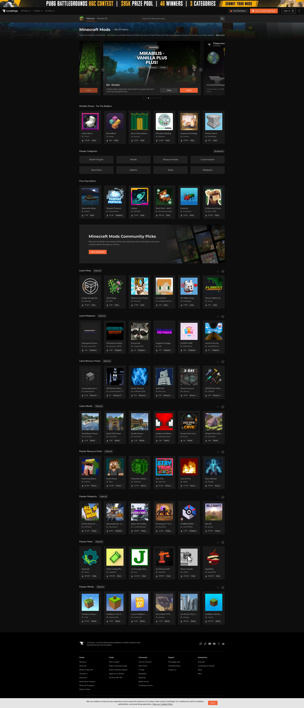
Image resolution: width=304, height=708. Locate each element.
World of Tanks (84, 689)
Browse (24, 11)
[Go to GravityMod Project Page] (164, 292)
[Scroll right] (223, 271)
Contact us (172, 670)
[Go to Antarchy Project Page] (189, 202)
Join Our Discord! (145, 662)
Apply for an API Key (116, 674)
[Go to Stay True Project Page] (164, 472)
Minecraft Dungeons (86, 685)
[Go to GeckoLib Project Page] (90, 563)
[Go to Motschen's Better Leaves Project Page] (140, 472)
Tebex (200, 670)
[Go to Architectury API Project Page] (164, 563)
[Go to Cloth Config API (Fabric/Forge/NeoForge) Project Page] (115, 563)
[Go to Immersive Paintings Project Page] (189, 127)
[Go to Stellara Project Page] (140, 202)
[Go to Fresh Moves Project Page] (115, 472)
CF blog (141, 670)
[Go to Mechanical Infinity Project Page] (115, 337)
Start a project (114, 662)
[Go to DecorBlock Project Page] (115, 127)
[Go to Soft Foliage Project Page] (115, 292)
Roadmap (142, 678)
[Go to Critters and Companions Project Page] (214, 202)
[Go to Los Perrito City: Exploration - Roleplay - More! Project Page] (189, 608)
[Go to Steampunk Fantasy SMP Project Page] (90, 337)
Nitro (200, 674)
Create (36, 11)
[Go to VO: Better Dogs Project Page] (189, 292)
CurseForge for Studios (206, 666)
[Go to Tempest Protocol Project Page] (115, 202)
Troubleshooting (174, 666)
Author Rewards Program (118, 670)
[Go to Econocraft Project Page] (140, 337)
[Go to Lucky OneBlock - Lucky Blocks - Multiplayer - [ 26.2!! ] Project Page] (140, 608)
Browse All (102, 18)
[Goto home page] (10, 11)
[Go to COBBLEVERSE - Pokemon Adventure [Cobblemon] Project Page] (189, 517)
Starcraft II (83, 678)
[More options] (299, 11)
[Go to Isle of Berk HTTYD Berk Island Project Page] (164, 608)
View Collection (182, 90)
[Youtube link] (209, 643)
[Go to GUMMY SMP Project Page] (189, 337)
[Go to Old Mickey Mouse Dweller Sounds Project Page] (115, 382)
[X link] (218, 643)
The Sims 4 (83, 674)
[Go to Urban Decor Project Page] (90, 127)
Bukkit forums (144, 681)
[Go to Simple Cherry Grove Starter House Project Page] (214, 427)
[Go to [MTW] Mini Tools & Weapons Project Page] (214, 382)
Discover (90, 18)
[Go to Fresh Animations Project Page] (90, 472)
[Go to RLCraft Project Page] (214, 517)
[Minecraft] (81, 18)
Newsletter (143, 674)
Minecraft (82, 666)
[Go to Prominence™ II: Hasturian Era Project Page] (164, 517)
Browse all (219, 151)
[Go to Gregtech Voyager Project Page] (164, 337)
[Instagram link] (200, 643)
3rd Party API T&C (115, 678)
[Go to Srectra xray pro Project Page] (189, 382)
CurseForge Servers (146, 685)
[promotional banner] (152, 3)
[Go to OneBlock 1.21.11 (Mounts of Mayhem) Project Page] (115, 608)
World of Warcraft (86, 670)
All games (82, 662)
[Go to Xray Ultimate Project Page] (214, 472)
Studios (48, 11)
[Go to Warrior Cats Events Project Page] (140, 292)
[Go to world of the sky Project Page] (214, 337)
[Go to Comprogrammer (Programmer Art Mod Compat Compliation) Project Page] (90, 382)
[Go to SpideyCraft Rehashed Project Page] (164, 427)
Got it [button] (212, 703)
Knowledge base (174, 662)
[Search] (222, 18)
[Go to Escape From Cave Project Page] (189, 427)
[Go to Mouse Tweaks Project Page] (189, 563)
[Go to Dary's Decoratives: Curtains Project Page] (140, 127)
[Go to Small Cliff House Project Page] (115, 427)
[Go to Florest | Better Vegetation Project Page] (214, 292)
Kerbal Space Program (87, 681)
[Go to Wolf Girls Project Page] (164, 382)
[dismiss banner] (300, 3)
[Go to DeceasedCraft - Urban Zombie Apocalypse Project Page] (115, 517)
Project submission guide (118, 666)
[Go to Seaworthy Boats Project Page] (90, 202)
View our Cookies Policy (162, 704)
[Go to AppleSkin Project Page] (214, 563)
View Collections (98, 252)
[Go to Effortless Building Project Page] (164, 127)
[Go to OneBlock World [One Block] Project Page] (214, 608)
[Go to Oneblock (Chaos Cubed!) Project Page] (90, 608)
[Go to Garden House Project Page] (140, 427)
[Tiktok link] (205, 643)
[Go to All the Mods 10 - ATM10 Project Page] (90, 517)
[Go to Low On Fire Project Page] (189, 472)
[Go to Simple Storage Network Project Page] (90, 292)
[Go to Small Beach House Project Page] (90, 427)
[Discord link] (214, 643)
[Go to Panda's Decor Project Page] (214, 127)
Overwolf (201, 662)
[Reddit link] (223, 643)
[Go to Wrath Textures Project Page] (140, 382)
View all (97, 271)
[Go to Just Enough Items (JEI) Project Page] (140, 563)
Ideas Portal (143, 666)
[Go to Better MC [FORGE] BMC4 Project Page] (140, 517)
